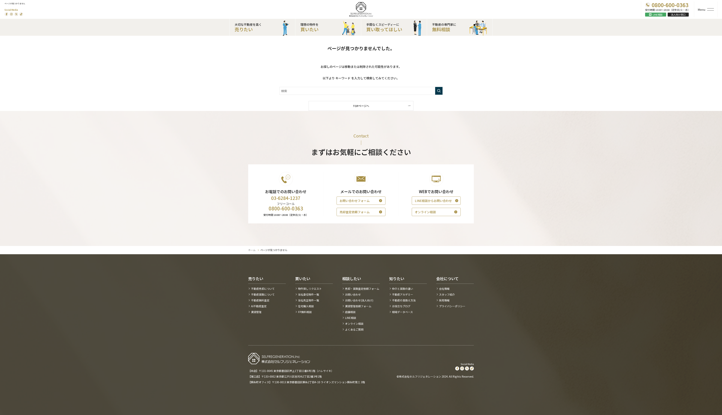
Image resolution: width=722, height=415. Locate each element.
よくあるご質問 (354, 329)
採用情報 (444, 300)
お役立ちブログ (401, 306)
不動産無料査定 (260, 300)
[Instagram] (11, 14)
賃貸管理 (256, 312)
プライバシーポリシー (452, 306)
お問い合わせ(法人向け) (359, 300)
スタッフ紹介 (447, 294)
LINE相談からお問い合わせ (433, 200)
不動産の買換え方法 (404, 300)
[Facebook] (6, 14)
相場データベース (402, 312)
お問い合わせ (353, 294)
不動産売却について (263, 288)
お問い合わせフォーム (355, 200)
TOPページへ (361, 106)
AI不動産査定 (259, 306)
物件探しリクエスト (310, 288)
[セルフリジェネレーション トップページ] (361, 9)
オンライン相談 (425, 212)
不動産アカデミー (402, 294)
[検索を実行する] (439, 91)
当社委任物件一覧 (308, 294)
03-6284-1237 (285, 198)
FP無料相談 (305, 312)
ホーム (252, 250)
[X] (16, 14)
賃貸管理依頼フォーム (358, 306)
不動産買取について (263, 294)
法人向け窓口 (678, 14)
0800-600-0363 (286, 208)
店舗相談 (350, 312)
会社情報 (444, 288)
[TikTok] (21, 14)
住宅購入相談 (306, 306)
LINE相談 (658, 14)
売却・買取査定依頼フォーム (362, 288)
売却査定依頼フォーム (355, 212)
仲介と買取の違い (402, 288)
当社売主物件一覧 (308, 300)
